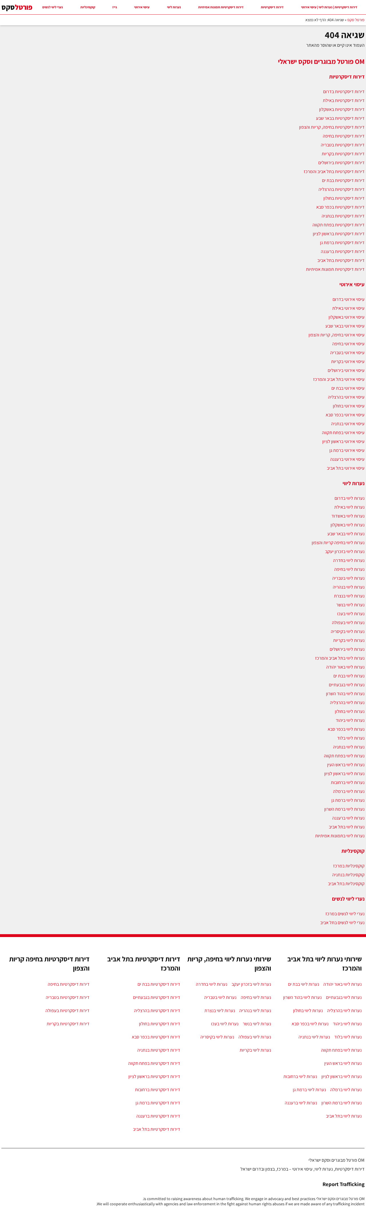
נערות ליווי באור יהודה (345, 667)
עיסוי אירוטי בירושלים (346, 370)
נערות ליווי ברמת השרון (344, 809)
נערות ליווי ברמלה (349, 791)
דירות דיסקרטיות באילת (344, 100)
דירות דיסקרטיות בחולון (344, 198)
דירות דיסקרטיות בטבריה (343, 145)
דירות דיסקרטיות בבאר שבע (340, 118)
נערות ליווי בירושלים (347, 649)
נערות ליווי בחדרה (349, 560)
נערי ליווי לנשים (52, 7)
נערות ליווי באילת (349, 507)
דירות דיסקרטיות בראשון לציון (339, 234)
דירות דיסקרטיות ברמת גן (342, 243)
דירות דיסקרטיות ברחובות (157, 1090)
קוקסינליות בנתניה (348, 875)
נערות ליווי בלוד (351, 738)
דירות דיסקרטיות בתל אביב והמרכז (334, 171)
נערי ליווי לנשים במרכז (345, 914)
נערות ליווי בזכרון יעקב (345, 551)
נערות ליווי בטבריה (348, 578)
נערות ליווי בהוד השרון (345, 694)
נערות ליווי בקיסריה (348, 631)
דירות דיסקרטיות (272, 7)
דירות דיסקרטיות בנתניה (343, 216)
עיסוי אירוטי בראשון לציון (343, 441)
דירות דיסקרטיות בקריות (343, 154)
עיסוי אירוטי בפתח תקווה (343, 433)
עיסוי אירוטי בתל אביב (346, 468)
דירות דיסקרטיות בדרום (344, 92)
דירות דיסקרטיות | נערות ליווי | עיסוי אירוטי (329, 7)
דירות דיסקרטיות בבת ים (343, 180)
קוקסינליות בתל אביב (346, 884)
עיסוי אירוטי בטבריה (347, 353)
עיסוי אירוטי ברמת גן (347, 450)
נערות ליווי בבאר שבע (346, 534)
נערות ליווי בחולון (350, 711)
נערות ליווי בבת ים (349, 676)
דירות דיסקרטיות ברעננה (343, 251)
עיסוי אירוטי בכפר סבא (345, 415)
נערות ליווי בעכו (351, 614)
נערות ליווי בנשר (350, 605)
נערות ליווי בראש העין (346, 765)
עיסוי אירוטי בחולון (349, 406)
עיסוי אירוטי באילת (348, 308)
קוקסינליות (87, 7)
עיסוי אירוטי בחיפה (348, 344)
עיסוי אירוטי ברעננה (347, 459)
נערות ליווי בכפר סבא (346, 729)
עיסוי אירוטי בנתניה (348, 424)
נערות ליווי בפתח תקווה (344, 756)
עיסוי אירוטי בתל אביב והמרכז (339, 379)
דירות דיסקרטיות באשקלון (342, 109)
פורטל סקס (356, 19)
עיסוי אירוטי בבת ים (348, 388)
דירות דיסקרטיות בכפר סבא (340, 207)
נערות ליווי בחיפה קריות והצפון (338, 543)
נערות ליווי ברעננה (348, 818)
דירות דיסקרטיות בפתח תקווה (339, 225)
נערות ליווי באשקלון (348, 525)
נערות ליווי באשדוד (348, 516)
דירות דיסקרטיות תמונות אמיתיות (221, 7)
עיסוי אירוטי (142, 7)
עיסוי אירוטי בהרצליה (346, 397)
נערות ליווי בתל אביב (347, 827)
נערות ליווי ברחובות (348, 782)
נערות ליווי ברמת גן (348, 800)
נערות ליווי (174, 7)
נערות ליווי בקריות (349, 640)
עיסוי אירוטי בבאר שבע (345, 326)
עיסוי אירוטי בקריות (348, 361)
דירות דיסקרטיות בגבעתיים (156, 997)
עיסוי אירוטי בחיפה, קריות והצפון (337, 335)
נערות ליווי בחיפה (349, 569)
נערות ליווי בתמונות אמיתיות (340, 836)
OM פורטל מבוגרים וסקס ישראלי (321, 61)
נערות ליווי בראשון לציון (344, 774)
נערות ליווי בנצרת (349, 596)
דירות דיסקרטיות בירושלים (341, 163)
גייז (114, 7)
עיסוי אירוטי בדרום (349, 299)
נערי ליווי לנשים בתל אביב (342, 923)
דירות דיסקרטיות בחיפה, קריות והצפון (332, 127)
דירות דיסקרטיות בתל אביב (341, 260)
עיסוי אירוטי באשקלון (347, 317)
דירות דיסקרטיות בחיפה (344, 136)
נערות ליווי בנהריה (349, 587)
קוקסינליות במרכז (349, 866)
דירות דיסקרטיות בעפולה (67, 1011)
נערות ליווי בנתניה (349, 747)
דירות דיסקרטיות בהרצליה (342, 189)
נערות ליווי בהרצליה (347, 702)
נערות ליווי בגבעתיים (347, 685)
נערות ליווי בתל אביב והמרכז (340, 658)
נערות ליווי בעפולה (348, 623)
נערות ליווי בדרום (350, 498)
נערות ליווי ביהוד (350, 720)
